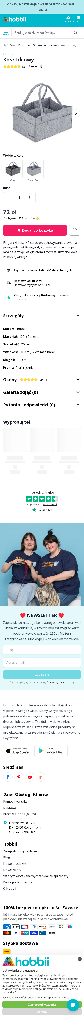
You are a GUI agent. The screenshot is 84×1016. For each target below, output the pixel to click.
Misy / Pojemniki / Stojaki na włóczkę (33, 45)
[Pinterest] (18, 777)
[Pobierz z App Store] (19, 750)
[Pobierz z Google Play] (52, 750)
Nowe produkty (14, 863)
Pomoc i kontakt (15, 801)
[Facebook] (8, 777)
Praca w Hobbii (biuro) (19, 814)
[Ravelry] (40, 777)
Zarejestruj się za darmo (21, 851)
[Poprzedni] (8, 113)
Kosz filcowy (68, 45)
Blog (6, 857)
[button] (78, 19)
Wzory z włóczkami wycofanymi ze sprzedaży (35, 876)
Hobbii (8, 54)
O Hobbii (9, 888)
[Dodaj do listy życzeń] (74, 230)
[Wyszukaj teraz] (75, 32)
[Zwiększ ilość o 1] (29, 197)
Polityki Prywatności (57, 682)
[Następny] (76, 113)
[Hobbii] (14, 19)
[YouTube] (29, 777)
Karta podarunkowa (17, 882)
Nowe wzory (12, 870)
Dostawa (9, 808)
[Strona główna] (4, 45)
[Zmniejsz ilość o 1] (9, 197)
